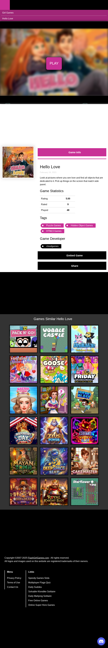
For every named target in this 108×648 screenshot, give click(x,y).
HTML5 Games (53, 231)
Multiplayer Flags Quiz (39, 582)
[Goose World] (54, 369)
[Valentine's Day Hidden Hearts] (23, 369)
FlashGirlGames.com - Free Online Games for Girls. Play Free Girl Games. (27, 5)
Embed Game (75, 255)
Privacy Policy (14, 578)
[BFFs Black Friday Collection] (84, 369)
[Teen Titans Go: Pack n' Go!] (23, 339)
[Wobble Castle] (54, 339)
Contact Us (12, 587)
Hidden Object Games (82, 225)
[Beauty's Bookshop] (54, 400)
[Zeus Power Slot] (54, 430)
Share (74, 265)
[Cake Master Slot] (84, 461)
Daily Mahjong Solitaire (40, 596)
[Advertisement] (54, 125)
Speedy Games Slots (38, 578)
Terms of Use (13, 582)
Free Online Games (38, 600)
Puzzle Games (53, 225)
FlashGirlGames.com (38, 558)
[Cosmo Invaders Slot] (84, 430)
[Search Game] (103, 5)
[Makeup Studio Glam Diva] (23, 400)
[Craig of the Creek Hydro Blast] (84, 400)
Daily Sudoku (35, 587)
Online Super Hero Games (41, 605)
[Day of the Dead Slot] (23, 492)
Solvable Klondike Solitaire (41, 591)
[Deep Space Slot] (54, 461)
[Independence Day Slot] (23, 430)
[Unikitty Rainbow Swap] (84, 339)
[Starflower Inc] (84, 492)
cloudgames (52, 246)
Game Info (74, 152)
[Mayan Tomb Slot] (23, 461)
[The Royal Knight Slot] (54, 492)
